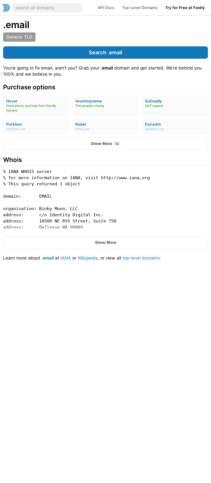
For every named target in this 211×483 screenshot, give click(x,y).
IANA (65, 258)
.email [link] (16, 24)
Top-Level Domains (139, 7)
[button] (105, 52)
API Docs (106, 7)
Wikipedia (88, 258)
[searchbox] (47, 7)
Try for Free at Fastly (185, 7)
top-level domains (141, 258)
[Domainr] (6, 8)
